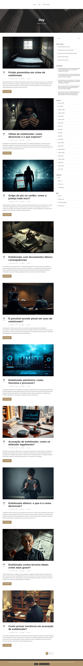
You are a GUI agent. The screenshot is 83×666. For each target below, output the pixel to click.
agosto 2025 (60, 122)
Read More (7, 91)
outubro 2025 (61, 116)
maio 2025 (60, 132)
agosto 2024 (60, 162)
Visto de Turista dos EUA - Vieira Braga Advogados (68, 86)
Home (34, 4)
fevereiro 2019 (61, 165)
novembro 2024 (61, 152)
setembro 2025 (61, 119)
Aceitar (36, 664)
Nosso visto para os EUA (63, 60)
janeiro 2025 (60, 145)
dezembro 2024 (61, 149)
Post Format (60, 184)
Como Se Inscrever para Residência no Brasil (67, 53)
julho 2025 (60, 126)
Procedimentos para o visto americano (66, 50)
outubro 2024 (61, 155)
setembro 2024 (61, 159)
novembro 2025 (61, 112)
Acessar (59, 195)
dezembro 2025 (61, 109)
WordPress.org (61, 205)
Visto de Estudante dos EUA (64, 46)
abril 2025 (60, 136)
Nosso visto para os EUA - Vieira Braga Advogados (68, 92)
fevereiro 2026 (61, 103)
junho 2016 (60, 169)
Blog (39, 4)
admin (22, 78)
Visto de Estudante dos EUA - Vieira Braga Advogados (69, 68)
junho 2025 (60, 129)
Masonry (60, 180)
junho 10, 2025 (14, 78)
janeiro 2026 (60, 106)
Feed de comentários (62, 202)
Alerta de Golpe (46, 4)
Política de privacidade (44, 664)
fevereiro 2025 (61, 142)
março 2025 (60, 139)
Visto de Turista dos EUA (63, 56)
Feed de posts (61, 199)
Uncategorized (61, 187)
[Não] (81, 663)
